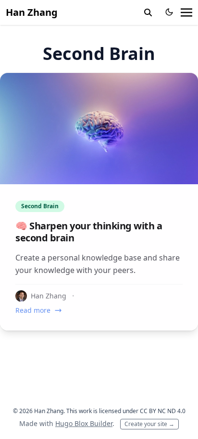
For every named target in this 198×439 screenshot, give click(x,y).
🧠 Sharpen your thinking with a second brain (88, 231)
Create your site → (149, 424)
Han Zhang (32, 12)
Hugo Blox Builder (83, 423)
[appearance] (169, 12)
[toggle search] (148, 12)
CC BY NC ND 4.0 (163, 411)
